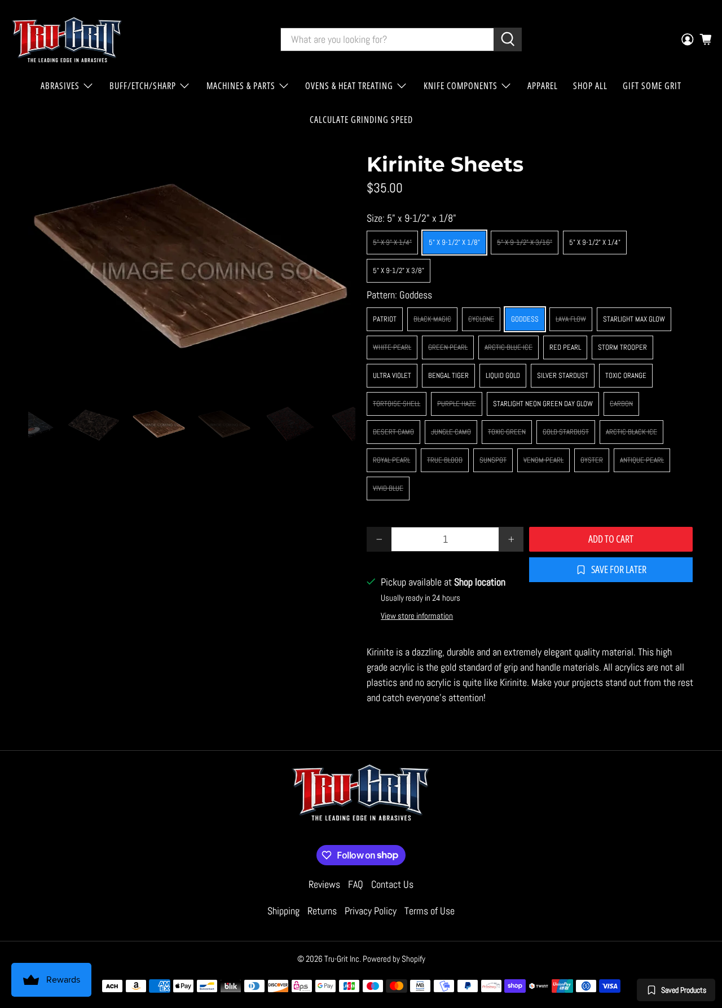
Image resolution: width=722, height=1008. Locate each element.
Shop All (590, 86)
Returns (322, 910)
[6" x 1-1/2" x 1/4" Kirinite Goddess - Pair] (191, 270)
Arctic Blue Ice (508, 347)
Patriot (385, 319)
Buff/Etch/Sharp (142, 86)
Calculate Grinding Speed (361, 119)
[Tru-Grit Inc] (67, 39)
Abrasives (60, 86)
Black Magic (432, 319)
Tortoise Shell (396, 403)
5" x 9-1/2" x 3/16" (524, 242)
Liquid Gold (503, 375)
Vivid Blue (388, 488)
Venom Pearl (543, 460)
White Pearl (392, 347)
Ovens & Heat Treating (349, 86)
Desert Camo (393, 432)
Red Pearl (565, 347)
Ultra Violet (392, 375)
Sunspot (493, 460)
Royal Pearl (391, 460)
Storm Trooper (622, 347)
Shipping (283, 910)
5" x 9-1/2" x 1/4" (594, 242)
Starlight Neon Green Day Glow (543, 403)
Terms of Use (429, 910)
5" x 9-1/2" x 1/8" (454, 242)
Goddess (525, 319)
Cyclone (481, 319)
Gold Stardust (566, 432)
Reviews (324, 884)
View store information (417, 616)
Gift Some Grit (652, 86)
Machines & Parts (240, 86)
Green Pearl (448, 347)
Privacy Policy (371, 910)
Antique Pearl (642, 460)
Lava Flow (571, 319)
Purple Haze (456, 403)
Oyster (591, 460)
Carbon (621, 403)
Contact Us (392, 884)
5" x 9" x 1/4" (392, 242)
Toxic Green (507, 432)
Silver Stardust (562, 375)
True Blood (445, 460)
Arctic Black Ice (631, 432)
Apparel (542, 86)
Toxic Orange (625, 375)
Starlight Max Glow (634, 319)
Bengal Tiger (448, 375)
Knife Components (461, 86)
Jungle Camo (451, 432)
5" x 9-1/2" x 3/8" (398, 270)
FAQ (355, 884)
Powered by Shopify (394, 958)
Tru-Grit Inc (341, 958)
